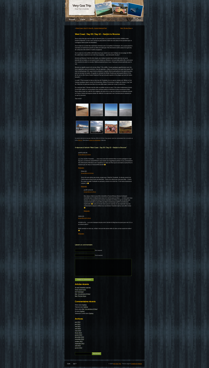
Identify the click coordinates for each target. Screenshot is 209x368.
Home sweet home (80, 289)
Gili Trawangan (79, 292)
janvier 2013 (78, 335)
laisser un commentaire (94, 140)
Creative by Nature (136, 363)
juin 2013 (77, 324)
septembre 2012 (79, 343)
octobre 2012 (79, 341)
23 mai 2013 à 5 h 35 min (90, 191)
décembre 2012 (79, 337)
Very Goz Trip (81, 5)
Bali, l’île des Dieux (126, 28)
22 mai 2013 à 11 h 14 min (84, 154)
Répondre (81, 168)
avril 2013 (78, 328)
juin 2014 (77, 322)
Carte (82, 19)
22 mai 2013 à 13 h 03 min (87, 173)
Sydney (84, 305)
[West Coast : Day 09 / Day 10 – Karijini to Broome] (82, 117)
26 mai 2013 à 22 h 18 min (84, 218)
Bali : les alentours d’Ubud (82, 294)
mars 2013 (78, 330)
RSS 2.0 (80, 140)
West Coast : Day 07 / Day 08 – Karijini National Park (91, 28)
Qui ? (92, 19)
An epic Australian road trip (83, 287)
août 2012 (78, 345)
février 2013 (78, 333)
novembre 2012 (79, 339)
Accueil (72, 19)
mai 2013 (77, 326)
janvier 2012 (78, 348)
